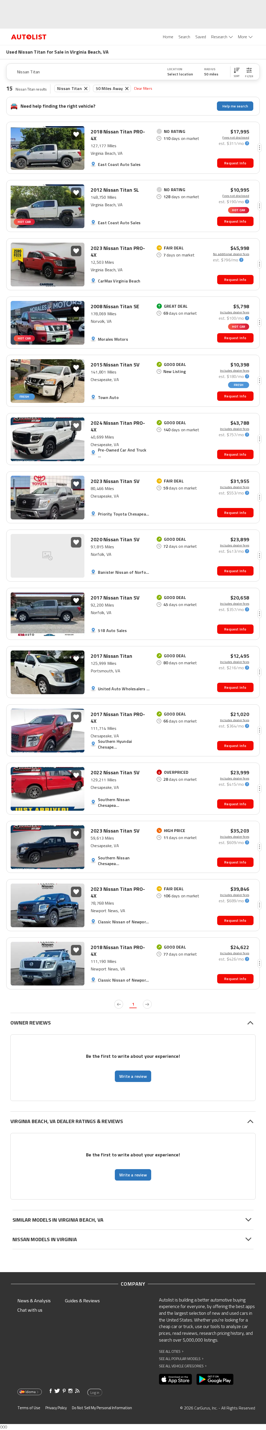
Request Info (235, 163)
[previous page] (118, 1004)
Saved (200, 37)
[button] (236, 72)
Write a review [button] (133, 1076)
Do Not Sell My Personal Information (102, 1408)
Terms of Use (28, 1408)
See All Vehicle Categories (183, 1366)
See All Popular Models (181, 1358)
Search (184, 37)
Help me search (235, 106)
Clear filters (143, 88)
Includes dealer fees (234, 312)
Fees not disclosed (235, 138)
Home (168, 37)
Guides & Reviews (82, 1300)
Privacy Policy (56, 1408)
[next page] (147, 1004)
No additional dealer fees (231, 254)
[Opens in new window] (175, 1379)
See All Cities (171, 1351)
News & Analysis (34, 1300)
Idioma (30, 1391)
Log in (94, 1392)
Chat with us (29, 1309)
